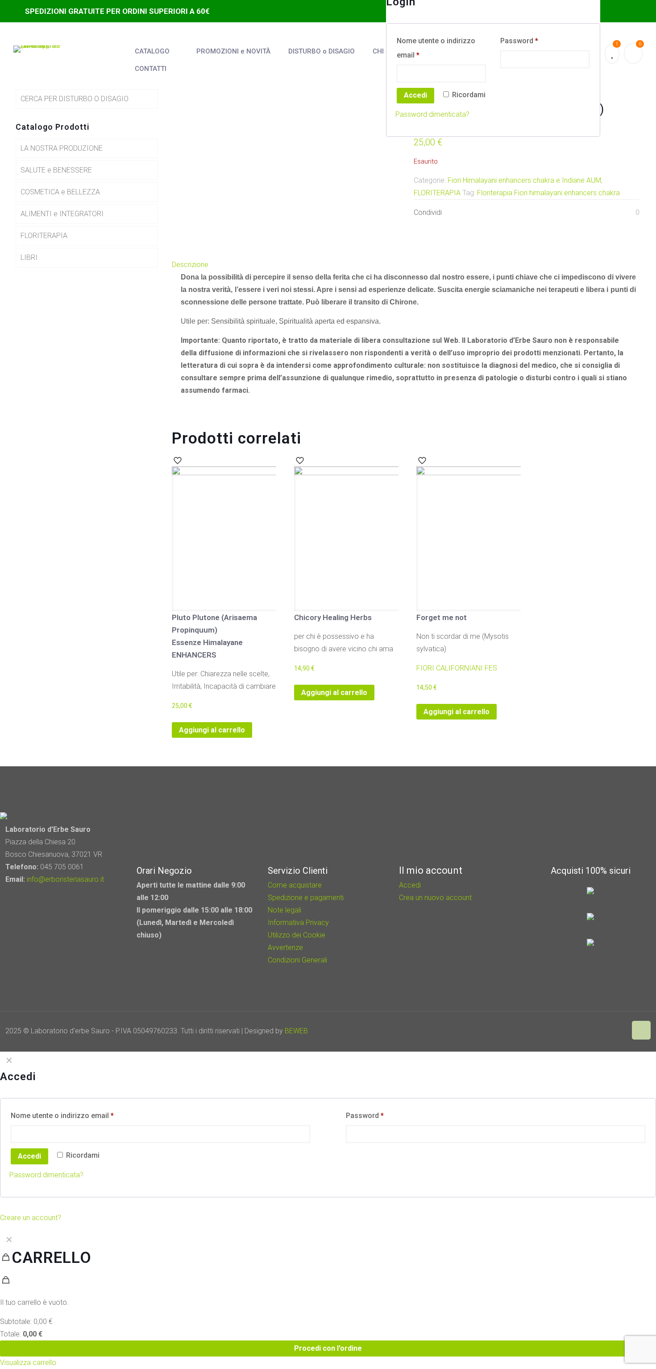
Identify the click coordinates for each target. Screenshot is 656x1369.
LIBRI (29, 257)
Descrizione (190, 264)
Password (519, 41)
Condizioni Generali (297, 960)
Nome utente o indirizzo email (436, 48)
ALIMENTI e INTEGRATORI (62, 214)
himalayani (545, 193)
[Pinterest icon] (610, 1031)
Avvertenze (285, 947)
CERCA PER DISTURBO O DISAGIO (75, 99)
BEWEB (296, 1031)
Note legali (284, 910)
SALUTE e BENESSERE (56, 170)
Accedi (415, 95)
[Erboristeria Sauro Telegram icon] (620, 1031)
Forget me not (441, 617)
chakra (609, 193)
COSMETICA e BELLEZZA (60, 192)
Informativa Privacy (298, 922)
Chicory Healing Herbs (333, 617)
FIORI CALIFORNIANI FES (456, 668)
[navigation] (328, 1300)
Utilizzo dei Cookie (296, 935)
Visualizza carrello (28, 1362)
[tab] (408, 265)
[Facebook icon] (598, 1031)
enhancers (580, 193)
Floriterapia (494, 193)
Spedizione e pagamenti (306, 897)
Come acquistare (295, 885)
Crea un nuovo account (435, 897)
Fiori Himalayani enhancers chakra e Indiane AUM (524, 180)
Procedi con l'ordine (328, 1348)
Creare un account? (30, 1217)
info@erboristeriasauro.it (65, 879)
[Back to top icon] (641, 1030)
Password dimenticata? (432, 114)
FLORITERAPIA (437, 193)
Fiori (520, 193)
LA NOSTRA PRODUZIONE (62, 148)
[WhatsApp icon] (586, 1031)
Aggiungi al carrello (212, 730)
